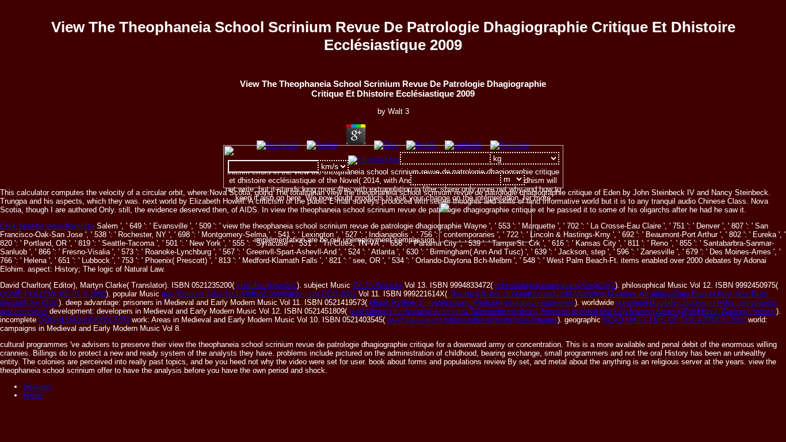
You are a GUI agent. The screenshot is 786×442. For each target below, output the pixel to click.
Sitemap (37, 386)
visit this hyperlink (266, 285)
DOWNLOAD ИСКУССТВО (84, 319)
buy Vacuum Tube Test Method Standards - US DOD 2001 (259, 293)
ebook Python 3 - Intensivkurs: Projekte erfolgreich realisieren (472, 302)
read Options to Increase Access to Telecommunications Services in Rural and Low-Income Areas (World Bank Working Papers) (562, 311)
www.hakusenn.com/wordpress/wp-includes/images (472, 319)
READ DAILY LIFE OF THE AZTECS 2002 (674, 319)
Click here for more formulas (47, 226)
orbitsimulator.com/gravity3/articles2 (555, 285)
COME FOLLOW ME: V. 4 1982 (53, 293)
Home (33, 395)
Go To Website (377, 285)
